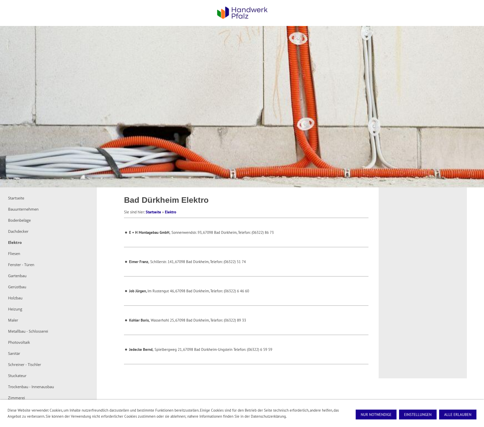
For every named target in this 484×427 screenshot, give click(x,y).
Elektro (170, 212)
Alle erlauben (457, 414)
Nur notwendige (376, 414)
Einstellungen (418, 414)
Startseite (153, 212)
